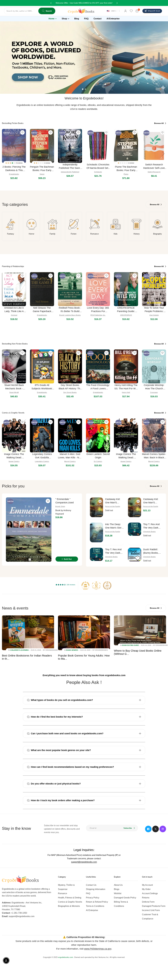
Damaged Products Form (153, 906)
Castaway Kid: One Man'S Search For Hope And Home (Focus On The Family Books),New (152, 501)
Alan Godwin (154, 315)
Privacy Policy (92, 898)
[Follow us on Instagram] (162, 829)
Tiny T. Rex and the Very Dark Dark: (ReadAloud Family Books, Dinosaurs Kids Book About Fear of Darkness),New (114, 551)
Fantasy (10, 234)
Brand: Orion (60, 506)
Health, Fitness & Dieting (69, 898)
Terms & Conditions (95, 906)
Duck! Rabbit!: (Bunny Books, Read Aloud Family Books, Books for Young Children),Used (152, 551)
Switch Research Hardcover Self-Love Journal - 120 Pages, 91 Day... (154, 166)
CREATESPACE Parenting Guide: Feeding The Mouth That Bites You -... (126, 310)
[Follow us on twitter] (155, 829)
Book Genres (72, 650)
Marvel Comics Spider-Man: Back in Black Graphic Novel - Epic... (154, 456)
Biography (157, 234)
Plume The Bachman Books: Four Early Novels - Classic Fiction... (126, 169)
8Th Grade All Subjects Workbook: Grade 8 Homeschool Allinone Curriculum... (42, 387)
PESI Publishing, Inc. (98, 315)
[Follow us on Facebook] (148, 829)
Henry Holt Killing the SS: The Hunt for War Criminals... (126, 387)
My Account (147, 885)
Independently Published (70, 172)
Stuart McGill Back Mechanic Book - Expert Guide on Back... (14, 387)
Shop (64, 19)
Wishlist (117, 893)
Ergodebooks (14, 174)
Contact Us (91, 885)
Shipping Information (95, 889)
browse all (159, 123)
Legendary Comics (42, 461)
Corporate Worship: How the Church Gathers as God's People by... (154, 387)
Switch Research (154, 172)
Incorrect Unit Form (151, 910)
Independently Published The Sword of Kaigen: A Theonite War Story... (70, 166)
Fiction (73, 234)
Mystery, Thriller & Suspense (66, 887)
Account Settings (150, 893)
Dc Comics (98, 461)
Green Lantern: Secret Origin (98, 456)
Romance (94, 234)
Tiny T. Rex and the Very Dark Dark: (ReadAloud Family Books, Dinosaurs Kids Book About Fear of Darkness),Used (152, 526)
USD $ (113, 11)
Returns (145, 898)
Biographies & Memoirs (69, 906)
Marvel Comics (70, 461)
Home (51, 19)
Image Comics (14, 461)
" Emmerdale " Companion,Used (64, 501)
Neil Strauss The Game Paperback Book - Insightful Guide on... (42, 310)
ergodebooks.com (65, 957)
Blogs (116, 889)
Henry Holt (126, 392)
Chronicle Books (149, 532)
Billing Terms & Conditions (121, 904)
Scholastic (98, 172)
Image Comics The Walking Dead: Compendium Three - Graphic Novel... (126, 456)
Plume (126, 174)
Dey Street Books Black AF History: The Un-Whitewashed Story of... (70, 387)
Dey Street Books (70, 392)
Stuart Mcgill (14, 392)
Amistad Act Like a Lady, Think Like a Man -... (14, 310)
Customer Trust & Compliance (150, 916)
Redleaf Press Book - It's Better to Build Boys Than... (70, 310)
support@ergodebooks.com (84, 862)
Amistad (14, 315)
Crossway (154, 392)
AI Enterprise (92, 910)
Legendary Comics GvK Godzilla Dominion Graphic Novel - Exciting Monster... (42, 456)
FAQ (88, 893)
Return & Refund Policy (97, 902)
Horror (31, 234)
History (136, 234)
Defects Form (148, 902)
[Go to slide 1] (82, 89)
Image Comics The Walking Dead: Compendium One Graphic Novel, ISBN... (14, 456)
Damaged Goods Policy (125, 898)
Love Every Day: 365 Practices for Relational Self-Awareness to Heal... (98, 310)
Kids (115, 234)
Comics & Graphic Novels (70, 902)
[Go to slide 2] (85, 89)
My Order (146, 889)
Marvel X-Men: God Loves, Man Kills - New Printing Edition (70, 456)
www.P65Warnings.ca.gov (97, 948)
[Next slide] (163, 154)
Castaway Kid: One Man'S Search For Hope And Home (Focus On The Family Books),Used (114, 501)
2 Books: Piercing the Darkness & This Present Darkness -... (14, 169)
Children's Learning (19, 650)
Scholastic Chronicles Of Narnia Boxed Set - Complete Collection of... (98, 166)
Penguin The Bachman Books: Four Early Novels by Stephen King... (42, 169)
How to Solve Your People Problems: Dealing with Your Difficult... (154, 310)
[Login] (125, 11)
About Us (118, 885)
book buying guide (130, 645)
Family (52, 234)
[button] (10, 163)
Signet (42, 174)
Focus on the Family (112, 506)
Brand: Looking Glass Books (70, 315)
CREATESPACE (126, 315)
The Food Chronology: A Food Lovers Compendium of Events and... (98, 387)
